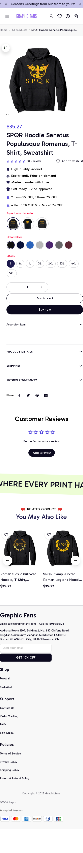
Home (3, 30)
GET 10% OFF (25, 657)
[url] (23, 624)
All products (19, 30)
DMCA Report (9, 802)
